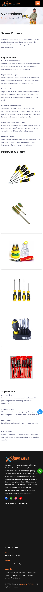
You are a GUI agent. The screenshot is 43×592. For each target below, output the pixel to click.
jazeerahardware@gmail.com (16, 564)
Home (3, 18)
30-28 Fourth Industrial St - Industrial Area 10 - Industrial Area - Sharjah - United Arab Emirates (20, 575)
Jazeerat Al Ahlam (27, 584)
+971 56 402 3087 (12, 555)
